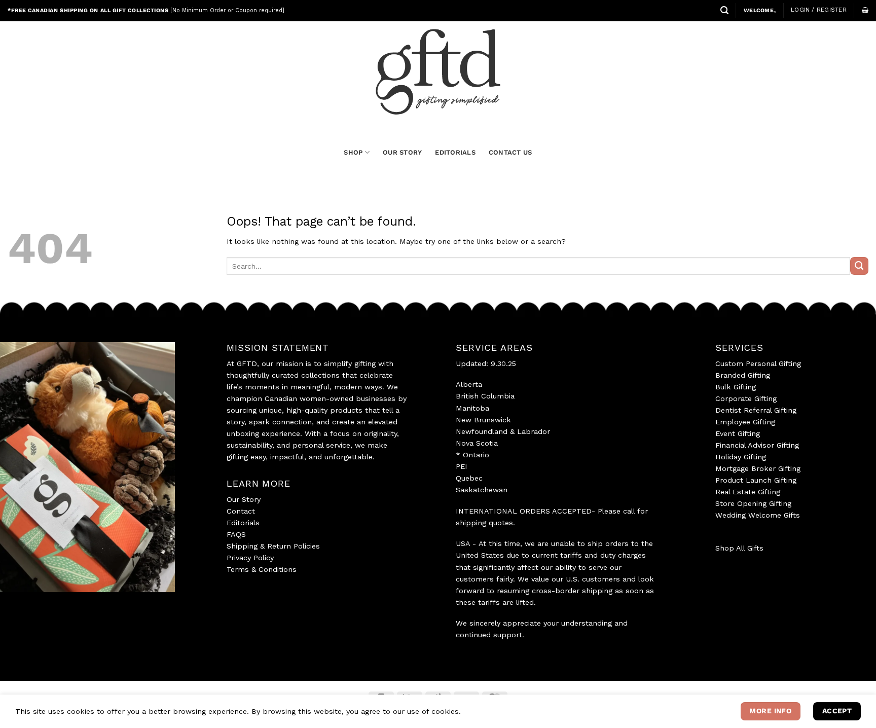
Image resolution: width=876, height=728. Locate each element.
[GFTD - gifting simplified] (438, 71)
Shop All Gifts (739, 548)
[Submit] (859, 266)
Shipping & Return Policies (273, 546)
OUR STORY (402, 152)
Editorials (243, 523)
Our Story (244, 499)
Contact (241, 511)
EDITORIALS (455, 152)
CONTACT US (510, 152)
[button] (724, 10)
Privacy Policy (250, 558)
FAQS (236, 534)
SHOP (353, 152)
